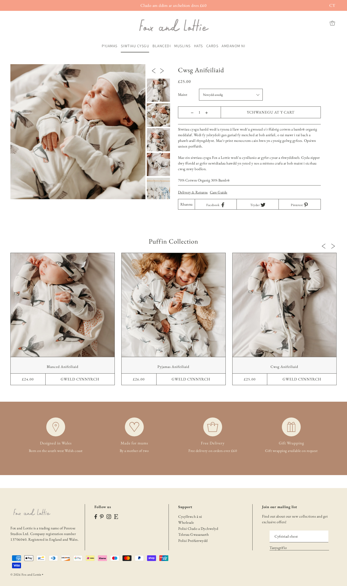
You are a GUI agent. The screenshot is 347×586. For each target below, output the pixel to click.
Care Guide (218, 192)
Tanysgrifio (278, 547)
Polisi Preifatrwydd (193, 540)
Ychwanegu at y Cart (271, 112)
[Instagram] (108, 516)
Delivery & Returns (193, 192)
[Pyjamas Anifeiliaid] (173, 305)
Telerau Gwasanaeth (193, 534)
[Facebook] (95, 516)
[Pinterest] (102, 516)
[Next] (161, 70)
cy (332, 5)
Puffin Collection (173, 241)
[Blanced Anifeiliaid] (62, 305)
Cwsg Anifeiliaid (284, 366)
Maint (182, 94)
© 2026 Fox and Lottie (25, 574)
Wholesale (186, 522)
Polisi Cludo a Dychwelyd (198, 528)
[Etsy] (116, 516)
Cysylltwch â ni (190, 516)
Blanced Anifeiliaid (62, 366)
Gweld (80, 379)
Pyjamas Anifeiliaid (173, 366)
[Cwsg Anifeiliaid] (284, 305)
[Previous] (153, 70)
